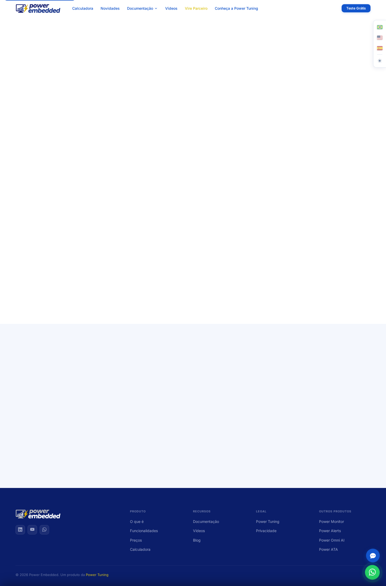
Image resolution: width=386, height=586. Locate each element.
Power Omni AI (332, 540)
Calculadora (82, 8)
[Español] (379, 48)
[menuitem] (142, 8)
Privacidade (266, 530)
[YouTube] (32, 529)
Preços (136, 540)
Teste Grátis (356, 8)
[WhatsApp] (44, 529)
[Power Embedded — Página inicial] (38, 8)
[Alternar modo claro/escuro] (379, 60)
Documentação (206, 521)
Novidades (110, 8)
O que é (137, 521)
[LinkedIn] (20, 529)
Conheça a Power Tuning (236, 8)
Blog (197, 540)
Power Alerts (330, 530)
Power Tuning (267, 521)
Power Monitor (331, 521)
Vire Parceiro (196, 8)
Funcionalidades (144, 530)
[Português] (379, 27)
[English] (379, 37)
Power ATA (328, 549)
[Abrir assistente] (373, 555)
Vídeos (171, 8)
